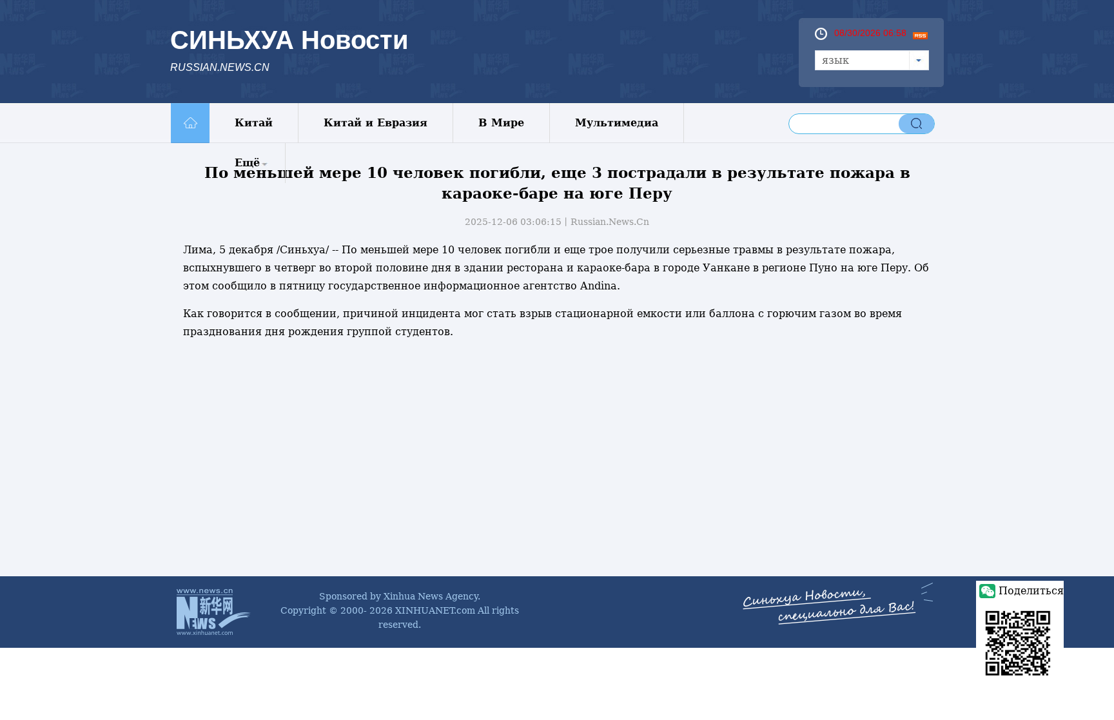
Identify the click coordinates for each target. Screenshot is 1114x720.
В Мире (501, 123)
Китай (254, 123)
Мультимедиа (616, 123)
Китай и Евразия (375, 123)
